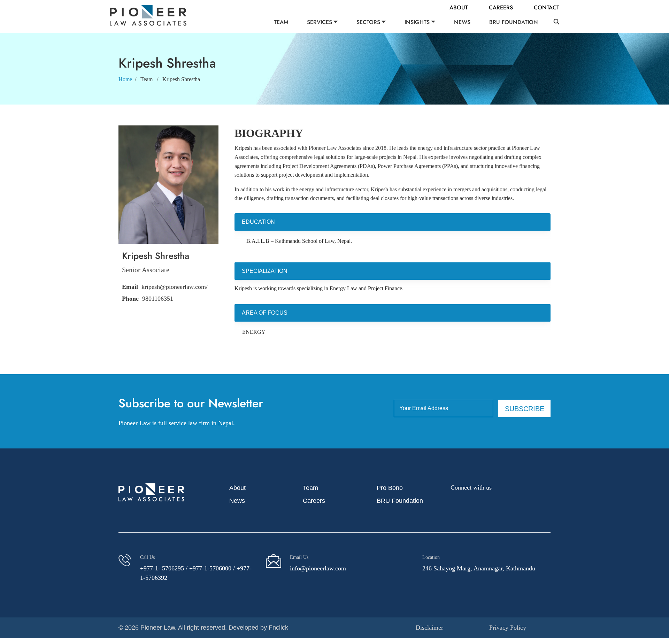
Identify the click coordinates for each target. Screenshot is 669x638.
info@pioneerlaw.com (318, 568)
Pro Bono (390, 487)
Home (125, 79)
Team (281, 22)
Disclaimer (429, 627)
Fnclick (278, 627)
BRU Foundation (513, 22)
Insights (417, 22)
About (458, 7)
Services (319, 22)
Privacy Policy (507, 627)
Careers (501, 7)
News (462, 22)
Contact (546, 7)
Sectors (368, 22)
